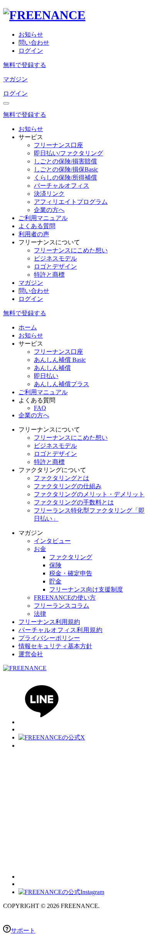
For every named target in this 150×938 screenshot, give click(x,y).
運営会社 (30, 654)
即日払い (46, 376)
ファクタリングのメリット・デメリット (89, 494)
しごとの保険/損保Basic (66, 169)
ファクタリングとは (61, 478)
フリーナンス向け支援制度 (86, 589)
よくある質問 (36, 226)
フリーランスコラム (61, 605)
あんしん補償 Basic (60, 359)
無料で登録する (24, 65)
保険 (55, 565)
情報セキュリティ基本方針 (55, 646)
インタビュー (52, 541)
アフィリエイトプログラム (71, 201)
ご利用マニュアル (43, 218)
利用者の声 (33, 234)
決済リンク (49, 193)
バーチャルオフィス (61, 185)
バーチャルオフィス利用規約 (60, 630)
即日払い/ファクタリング (68, 153)
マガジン (15, 79)
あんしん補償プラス (61, 384)
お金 (40, 549)
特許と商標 (49, 274)
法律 (40, 613)
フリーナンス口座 (58, 145)
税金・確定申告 (70, 573)
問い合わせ (33, 42)
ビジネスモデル (55, 258)
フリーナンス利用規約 (49, 622)
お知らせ (30, 34)
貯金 (55, 581)
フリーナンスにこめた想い (71, 250)
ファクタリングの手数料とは (74, 502)
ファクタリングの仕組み (68, 486)
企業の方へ (49, 210)
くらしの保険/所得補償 (65, 177)
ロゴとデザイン (55, 266)
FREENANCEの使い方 (65, 597)
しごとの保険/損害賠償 (65, 161)
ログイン (30, 50)
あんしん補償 (52, 368)
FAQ (40, 408)
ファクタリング (70, 557)
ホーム (27, 327)
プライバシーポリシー (49, 638)
